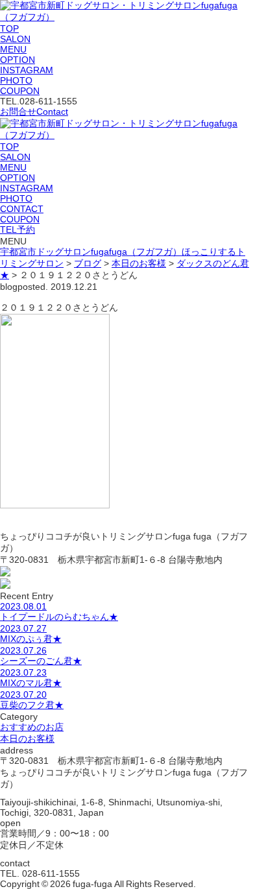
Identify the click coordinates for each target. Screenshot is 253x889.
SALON (15, 39)
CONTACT (21, 209)
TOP (9, 28)
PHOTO (16, 80)
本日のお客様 (27, 738)
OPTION (17, 59)
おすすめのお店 (32, 727)
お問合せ (34, 111)
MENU (13, 49)
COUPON (20, 91)
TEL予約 (17, 229)
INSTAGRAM (26, 70)
